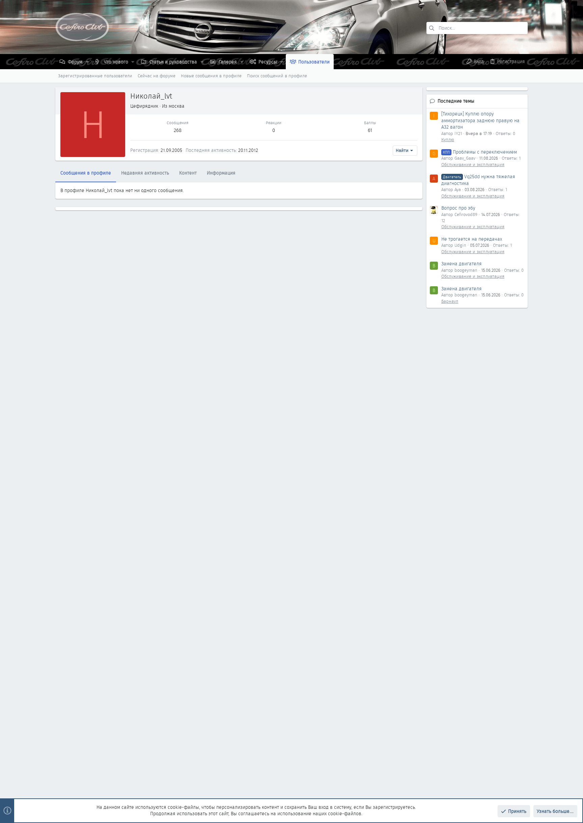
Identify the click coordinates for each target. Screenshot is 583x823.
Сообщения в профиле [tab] (85, 172)
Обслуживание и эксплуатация (472, 164)
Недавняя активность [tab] (145, 172)
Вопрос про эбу (458, 208)
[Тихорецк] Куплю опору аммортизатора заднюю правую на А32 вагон (480, 120)
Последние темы (456, 101)
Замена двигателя (461, 263)
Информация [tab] (221, 172)
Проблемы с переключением (480, 152)
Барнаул (449, 301)
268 (178, 130)
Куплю (447, 139)
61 (370, 130)
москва (177, 106)
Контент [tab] (188, 172)
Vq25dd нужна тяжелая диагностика (478, 180)
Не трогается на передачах (471, 239)
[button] (87, 62)
